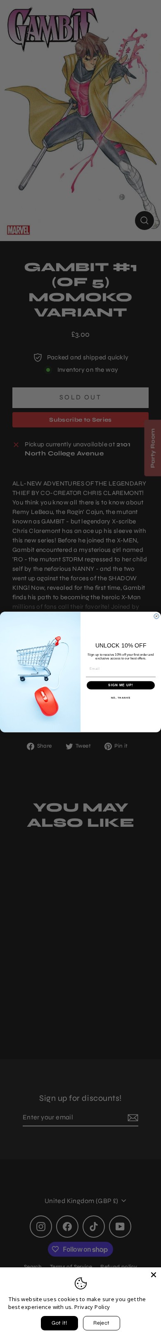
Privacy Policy (92, 1307)
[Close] (153, 1275)
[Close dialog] (156, 616)
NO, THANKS (121, 697)
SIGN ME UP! (120, 685)
